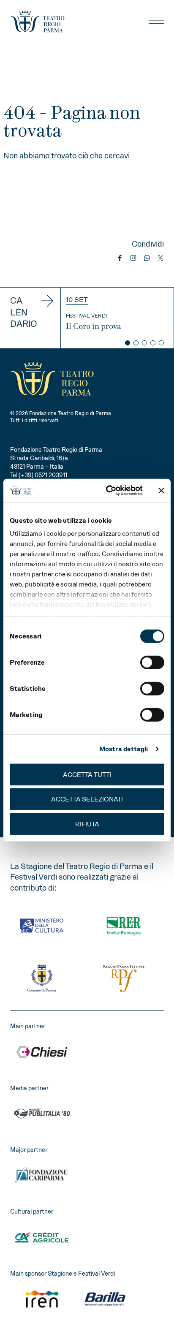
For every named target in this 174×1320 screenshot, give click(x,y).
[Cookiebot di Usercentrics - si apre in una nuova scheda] (108, 490)
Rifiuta (87, 824)
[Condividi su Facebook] (120, 258)
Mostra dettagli (123, 749)
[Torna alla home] (37, 21)
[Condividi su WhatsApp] (147, 258)
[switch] (152, 662)
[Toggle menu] (156, 20)
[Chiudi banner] (161, 491)
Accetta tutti (87, 774)
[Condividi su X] (160, 258)
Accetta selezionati (87, 799)
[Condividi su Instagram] (133, 258)
